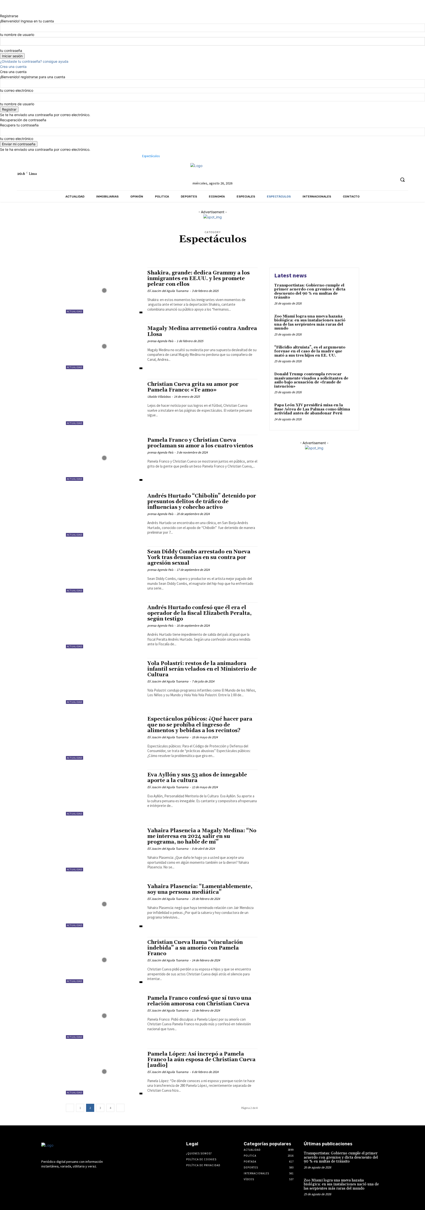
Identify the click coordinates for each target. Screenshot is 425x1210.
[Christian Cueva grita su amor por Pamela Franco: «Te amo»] (104, 402)
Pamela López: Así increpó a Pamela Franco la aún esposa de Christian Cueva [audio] (201, 1060)
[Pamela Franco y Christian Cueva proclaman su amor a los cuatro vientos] (104, 458)
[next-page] (120, 1108)
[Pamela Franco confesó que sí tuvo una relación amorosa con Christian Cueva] (104, 1016)
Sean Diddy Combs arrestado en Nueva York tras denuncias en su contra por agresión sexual (198, 557)
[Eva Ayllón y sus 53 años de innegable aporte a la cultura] (104, 793)
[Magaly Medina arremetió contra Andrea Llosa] (104, 346)
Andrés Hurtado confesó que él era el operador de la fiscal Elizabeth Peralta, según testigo (199, 613)
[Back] (1, 11)
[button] (402, 179)
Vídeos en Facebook (222, 255)
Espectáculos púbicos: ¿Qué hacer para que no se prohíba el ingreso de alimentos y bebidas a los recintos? (199, 725)
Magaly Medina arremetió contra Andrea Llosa (202, 331)
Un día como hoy (329, 252)
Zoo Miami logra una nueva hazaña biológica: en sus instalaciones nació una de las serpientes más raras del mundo (309, 322)
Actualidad (95, 248)
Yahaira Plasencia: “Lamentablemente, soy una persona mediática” (199, 889)
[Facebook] (284, 169)
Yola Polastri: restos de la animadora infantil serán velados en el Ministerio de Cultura (202, 669)
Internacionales (273, 248)
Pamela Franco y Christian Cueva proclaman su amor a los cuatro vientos (200, 443)
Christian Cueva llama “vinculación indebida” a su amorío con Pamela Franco (195, 948)
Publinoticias (222, 252)
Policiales (174, 252)
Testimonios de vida (281, 252)
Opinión (138, 252)
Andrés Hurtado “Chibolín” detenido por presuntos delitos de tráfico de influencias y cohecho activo (201, 502)
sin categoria (255, 252)
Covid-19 (111, 248)
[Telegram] (302, 169)
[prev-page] (70, 1108)
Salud (239, 252)
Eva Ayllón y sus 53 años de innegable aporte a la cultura (197, 778)
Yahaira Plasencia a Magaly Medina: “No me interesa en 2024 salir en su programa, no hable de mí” (201, 836)
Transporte (306, 252)
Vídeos (201, 255)
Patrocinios (155, 252)
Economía (157, 248)
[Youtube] (330, 169)
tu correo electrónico (16, 90)
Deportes (141, 248)
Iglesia (231, 248)
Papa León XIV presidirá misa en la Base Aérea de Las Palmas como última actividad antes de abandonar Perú (312, 409)
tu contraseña (11, 50)
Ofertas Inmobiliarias (114, 252)
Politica (189, 252)
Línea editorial (325, 248)
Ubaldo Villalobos (158, 396)
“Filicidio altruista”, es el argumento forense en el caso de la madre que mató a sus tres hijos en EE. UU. (309, 351)
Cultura (126, 248)
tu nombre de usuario (17, 34)
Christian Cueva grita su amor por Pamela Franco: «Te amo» (193, 387)
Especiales (216, 248)
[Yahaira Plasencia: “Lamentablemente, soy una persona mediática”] (104, 904)
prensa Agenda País (160, 341)
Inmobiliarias (248, 248)
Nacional (90, 252)
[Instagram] (293, 169)
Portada (203, 252)
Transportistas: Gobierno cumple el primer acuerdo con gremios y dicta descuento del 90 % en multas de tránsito (309, 291)
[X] (321, 169)
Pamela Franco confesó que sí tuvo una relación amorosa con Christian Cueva (199, 1001)
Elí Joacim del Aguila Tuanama (167, 291)
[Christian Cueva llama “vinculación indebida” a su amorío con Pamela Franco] (104, 960)
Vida (191, 255)
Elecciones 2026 (195, 248)
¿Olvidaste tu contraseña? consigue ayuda (34, 61)
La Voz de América (300, 248)
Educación (174, 248)
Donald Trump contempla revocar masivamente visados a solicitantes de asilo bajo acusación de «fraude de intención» (311, 380)
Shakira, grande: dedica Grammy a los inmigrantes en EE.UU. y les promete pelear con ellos (198, 278)
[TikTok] (311, 169)
